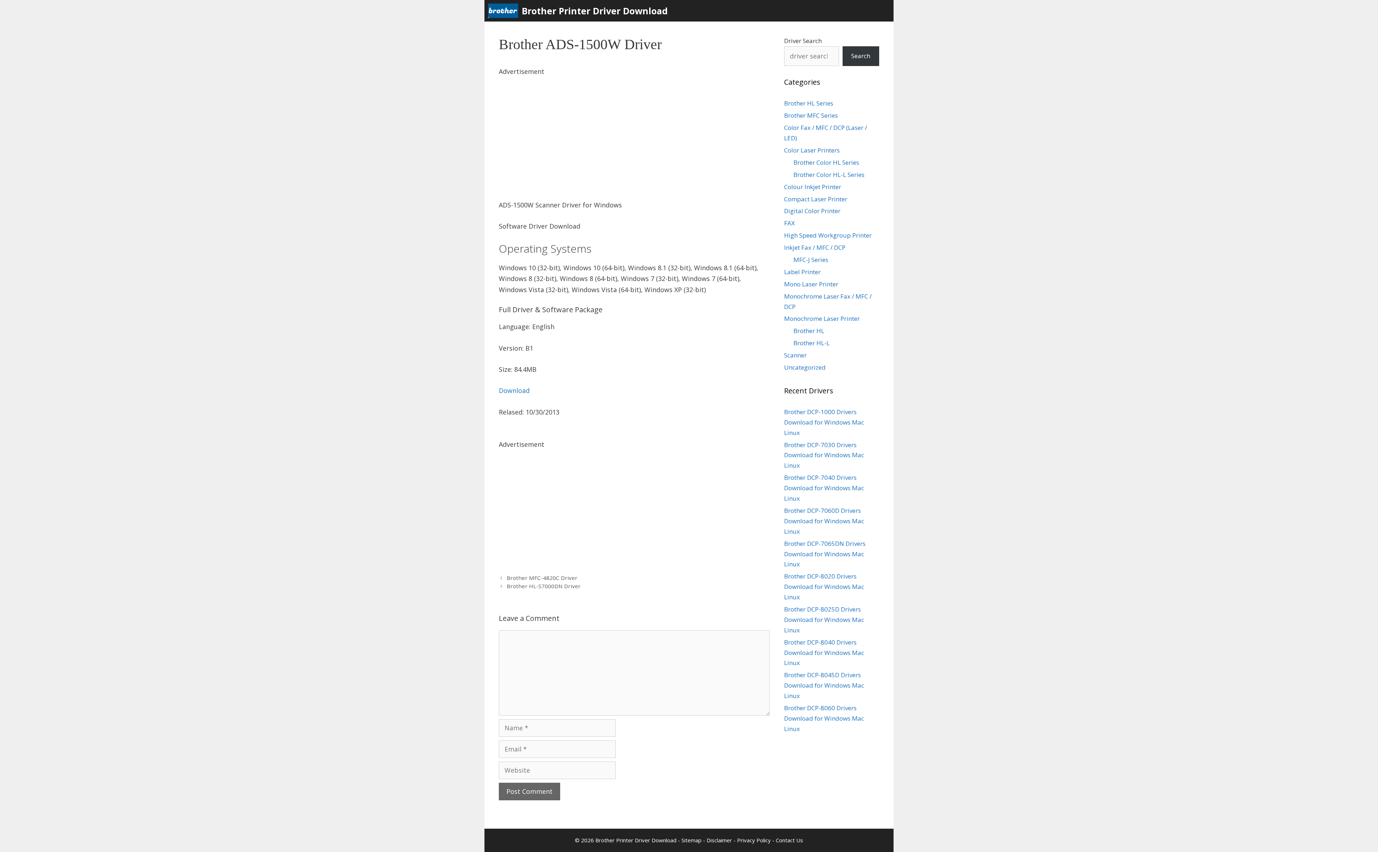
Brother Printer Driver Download (595, 11)
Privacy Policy (754, 840)
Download (514, 390)
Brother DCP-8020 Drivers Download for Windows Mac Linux (824, 586)
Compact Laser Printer (815, 199)
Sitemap (691, 840)
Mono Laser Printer (811, 284)
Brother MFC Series (811, 115)
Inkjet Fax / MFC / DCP (814, 247)
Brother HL (808, 331)
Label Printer (802, 272)
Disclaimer (719, 840)
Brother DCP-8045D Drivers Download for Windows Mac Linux (824, 685)
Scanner (795, 355)
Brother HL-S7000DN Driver (544, 586)
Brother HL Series (808, 103)
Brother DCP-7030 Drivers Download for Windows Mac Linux (824, 455)
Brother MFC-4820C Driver (542, 577)
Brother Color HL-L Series (828, 174)
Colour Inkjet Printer (812, 187)
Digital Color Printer (812, 211)
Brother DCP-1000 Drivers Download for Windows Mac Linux (824, 422)
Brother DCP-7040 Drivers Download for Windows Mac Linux (824, 487)
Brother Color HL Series (826, 162)
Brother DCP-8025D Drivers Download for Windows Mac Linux (824, 619)
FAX (789, 223)
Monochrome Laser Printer (822, 318)
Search (860, 56)
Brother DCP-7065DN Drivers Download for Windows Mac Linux (825, 553)
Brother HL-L (811, 343)
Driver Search (803, 41)
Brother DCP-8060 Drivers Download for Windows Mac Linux (824, 718)
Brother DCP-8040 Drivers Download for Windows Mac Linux (824, 652)
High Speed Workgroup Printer (828, 235)
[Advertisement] (634, 127)
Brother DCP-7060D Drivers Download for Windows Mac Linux (824, 520)
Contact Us (789, 840)
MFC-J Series (810, 260)
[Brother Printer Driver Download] (505, 11)
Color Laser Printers (812, 150)
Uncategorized (805, 367)
